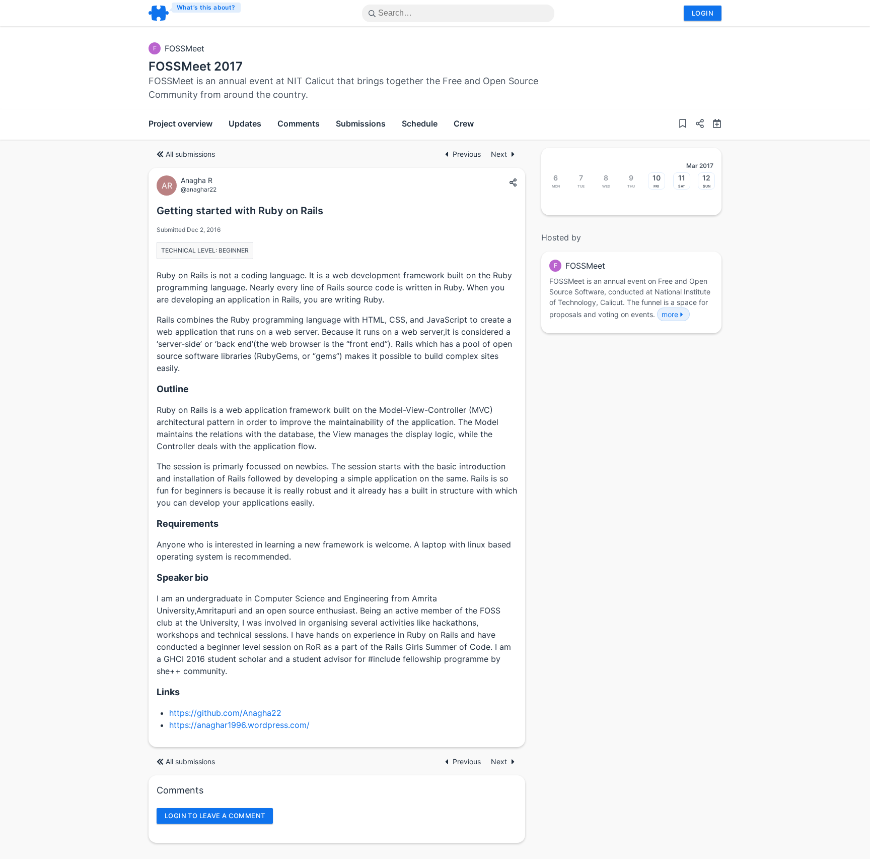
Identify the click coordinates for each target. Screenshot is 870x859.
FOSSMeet (184, 48)
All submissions (190, 154)
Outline (173, 389)
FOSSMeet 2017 (196, 66)
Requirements (188, 523)
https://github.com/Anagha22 (225, 713)
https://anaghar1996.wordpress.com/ (239, 725)
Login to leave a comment (215, 816)
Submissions (361, 123)
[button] (695, 124)
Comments (298, 123)
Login (702, 13)
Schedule (420, 123)
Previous (468, 154)
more (670, 314)
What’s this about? (206, 7)
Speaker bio (182, 577)
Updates (245, 123)
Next (499, 154)
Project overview (180, 123)
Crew (464, 123)
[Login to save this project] (682, 124)
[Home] (195, 13)
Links (168, 692)
